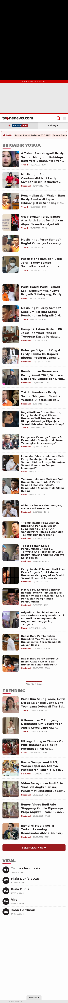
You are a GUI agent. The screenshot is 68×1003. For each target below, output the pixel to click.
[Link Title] (10, 419)
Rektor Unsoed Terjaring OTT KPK (32, 135)
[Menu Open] (65, 118)
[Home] (17, 118)
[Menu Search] (58, 118)
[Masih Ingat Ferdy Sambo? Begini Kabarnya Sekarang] (10, 243)
